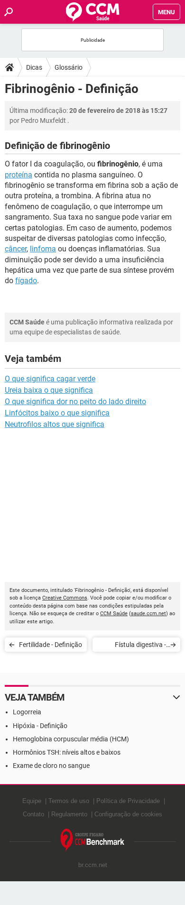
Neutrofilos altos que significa (54, 424)
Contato (33, 814)
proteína (18, 174)
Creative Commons (64, 598)
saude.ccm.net (148, 613)
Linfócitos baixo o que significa (57, 412)
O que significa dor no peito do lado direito (75, 401)
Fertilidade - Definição (50, 644)
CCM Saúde (114, 613)
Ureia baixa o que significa (49, 390)
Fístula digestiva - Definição (140, 646)
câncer (16, 248)
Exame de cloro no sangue (51, 765)
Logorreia (27, 712)
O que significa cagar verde (50, 378)
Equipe (31, 800)
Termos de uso (68, 800)
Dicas (34, 67)
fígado (26, 280)
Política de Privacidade (128, 800)
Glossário (69, 67)
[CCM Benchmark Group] (92, 840)
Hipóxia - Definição (40, 726)
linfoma (43, 248)
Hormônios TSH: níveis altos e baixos (66, 752)
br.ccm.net (92, 864)
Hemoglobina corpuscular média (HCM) (71, 739)
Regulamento (69, 814)
